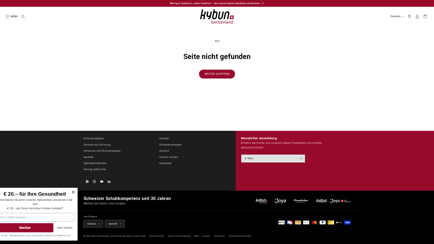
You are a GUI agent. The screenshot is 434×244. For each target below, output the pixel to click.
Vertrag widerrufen (95, 169)
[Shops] (409, 16)
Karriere (164, 150)
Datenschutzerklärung (179, 236)
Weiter (77, 227)
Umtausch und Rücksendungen (102, 150)
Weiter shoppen (217, 74)
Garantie (89, 157)
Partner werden (169, 157)
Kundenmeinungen (171, 144)
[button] (7, 16)
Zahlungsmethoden (95, 163)
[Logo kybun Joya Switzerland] (333, 200)
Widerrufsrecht (157, 236)
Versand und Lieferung (97, 144)
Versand (206, 236)
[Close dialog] (126, 192)
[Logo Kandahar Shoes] (301, 200)
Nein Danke (117, 228)
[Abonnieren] (301, 158)
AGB (196, 236)
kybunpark (166, 163)
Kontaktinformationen (240, 236)
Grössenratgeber (94, 138)
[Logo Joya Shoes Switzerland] (280, 200)
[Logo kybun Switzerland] (262, 200)
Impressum (219, 236)
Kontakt (164, 138)
